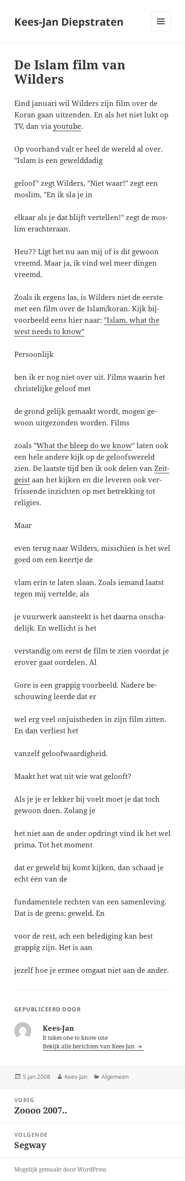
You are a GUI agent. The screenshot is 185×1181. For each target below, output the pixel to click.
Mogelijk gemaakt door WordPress (60, 1169)
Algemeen (115, 1077)
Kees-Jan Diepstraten (68, 21)
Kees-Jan (76, 1077)
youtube (67, 126)
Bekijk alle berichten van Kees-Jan (89, 1046)
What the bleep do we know (84, 445)
